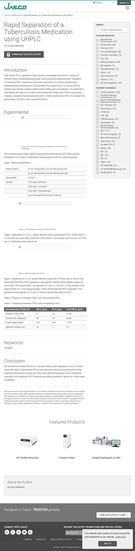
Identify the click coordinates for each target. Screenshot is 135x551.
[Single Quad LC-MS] (106, 442)
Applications (17, 15)
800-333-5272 (30, 532)
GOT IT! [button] (107, 543)
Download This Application (26, 54)
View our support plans (113, 515)
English (98, 3)
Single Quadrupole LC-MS (106, 457)
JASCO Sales (24, 532)
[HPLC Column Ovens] (66, 442)
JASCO (15, 6)
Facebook (7, 532)
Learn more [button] (120, 537)
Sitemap (80, 539)
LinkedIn (18, 532)
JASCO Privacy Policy (61, 539)
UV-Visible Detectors (27, 457)
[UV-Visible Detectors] (27, 442)
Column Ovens (67, 457)
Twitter (12, 532)
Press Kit (41, 539)
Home (7, 15)
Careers (28, 539)
